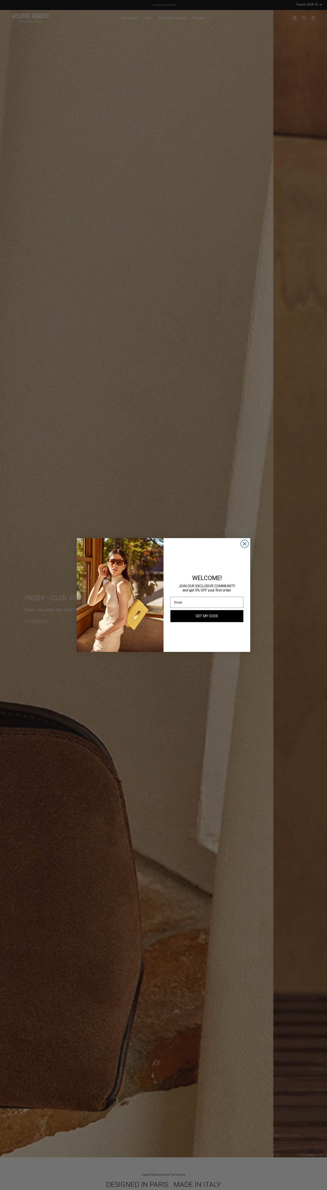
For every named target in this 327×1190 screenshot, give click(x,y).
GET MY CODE (207, 616)
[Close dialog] (244, 544)
